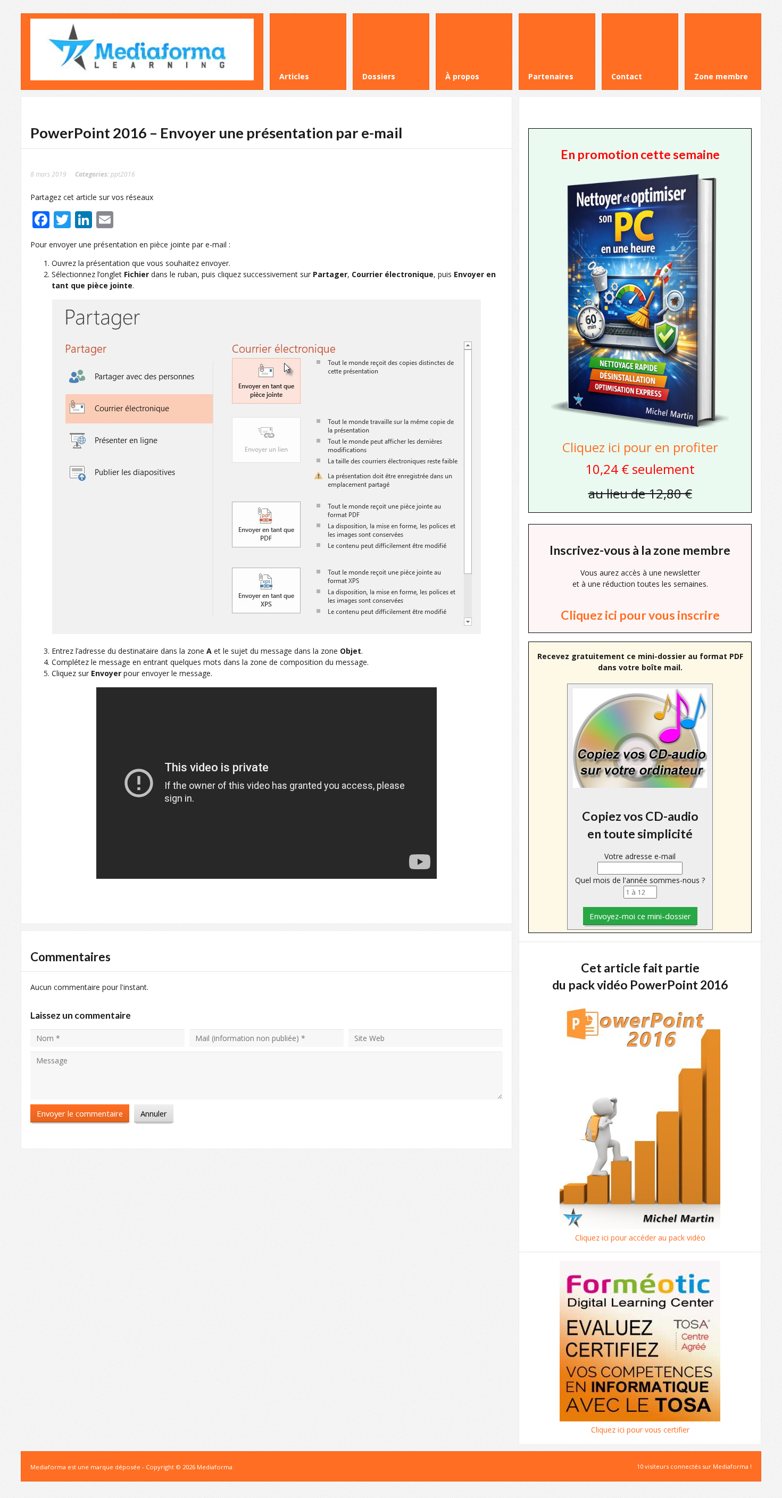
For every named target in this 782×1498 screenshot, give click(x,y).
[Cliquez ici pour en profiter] (640, 427)
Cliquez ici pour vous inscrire (640, 614)
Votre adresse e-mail (640, 856)
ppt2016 (123, 174)
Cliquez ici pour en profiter (640, 447)
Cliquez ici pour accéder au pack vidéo (640, 1238)
